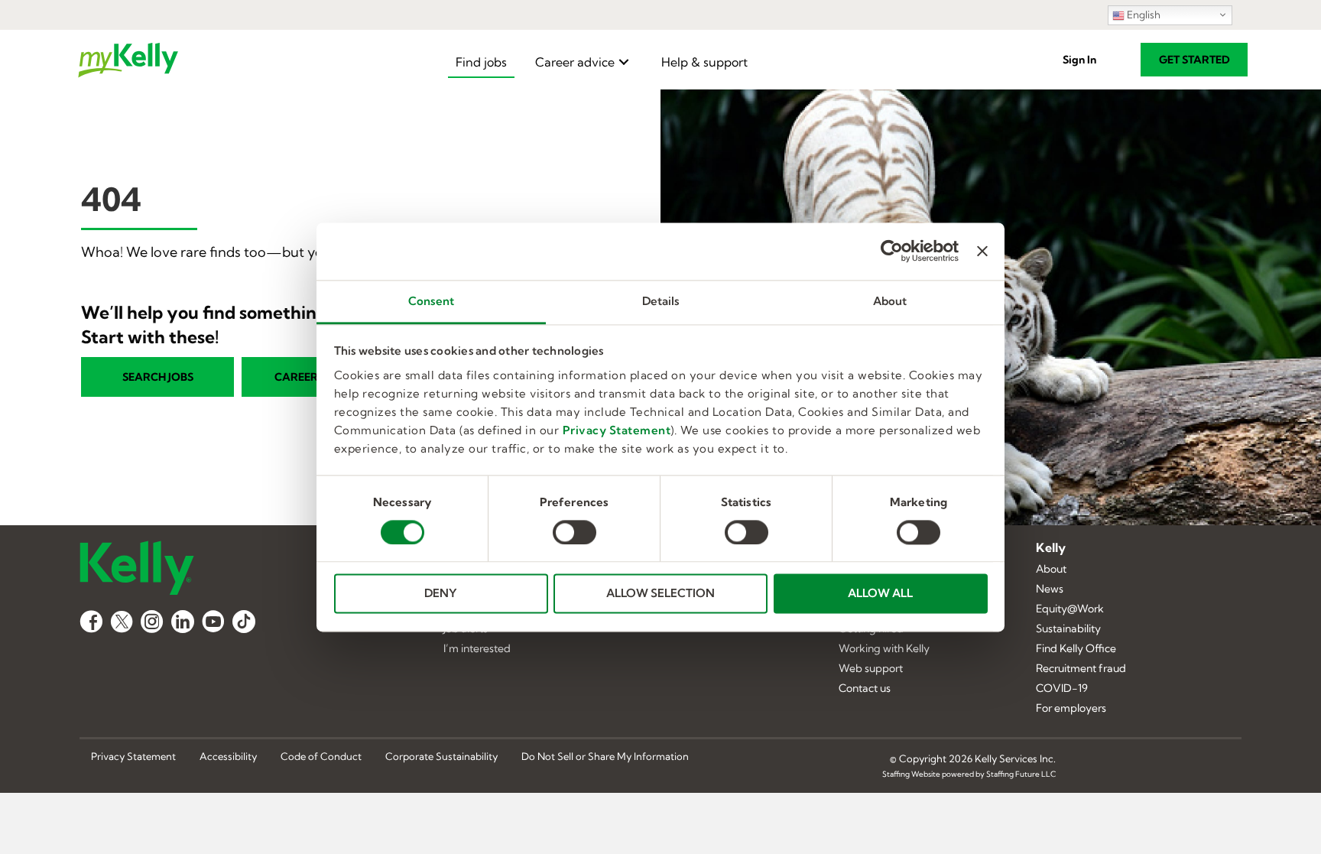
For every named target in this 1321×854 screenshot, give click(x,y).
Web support (871, 669)
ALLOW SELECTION (660, 593)
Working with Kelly (884, 649)
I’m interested (477, 649)
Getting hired (871, 629)
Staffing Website (911, 774)
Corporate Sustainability (441, 757)
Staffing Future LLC (1021, 774)
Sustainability (1068, 629)
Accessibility (228, 757)
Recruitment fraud (1081, 669)
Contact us (865, 689)
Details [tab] (661, 301)
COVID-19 (1062, 689)
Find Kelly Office (1076, 649)
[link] (481, 62)
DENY (440, 593)
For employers (1071, 709)
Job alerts (465, 629)
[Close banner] (982, 250)
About (1051, 569)
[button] (1079, 59)
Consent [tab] (431, 301)
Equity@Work (1070, 609)
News (1049, 589)
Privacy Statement (617, 430)
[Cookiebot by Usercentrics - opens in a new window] (892, 250)
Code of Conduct (321, 757)
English (1142, 14)
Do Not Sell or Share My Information (605, 757)
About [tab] (890, 301)
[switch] (574, 532)
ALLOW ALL (880, 593)
